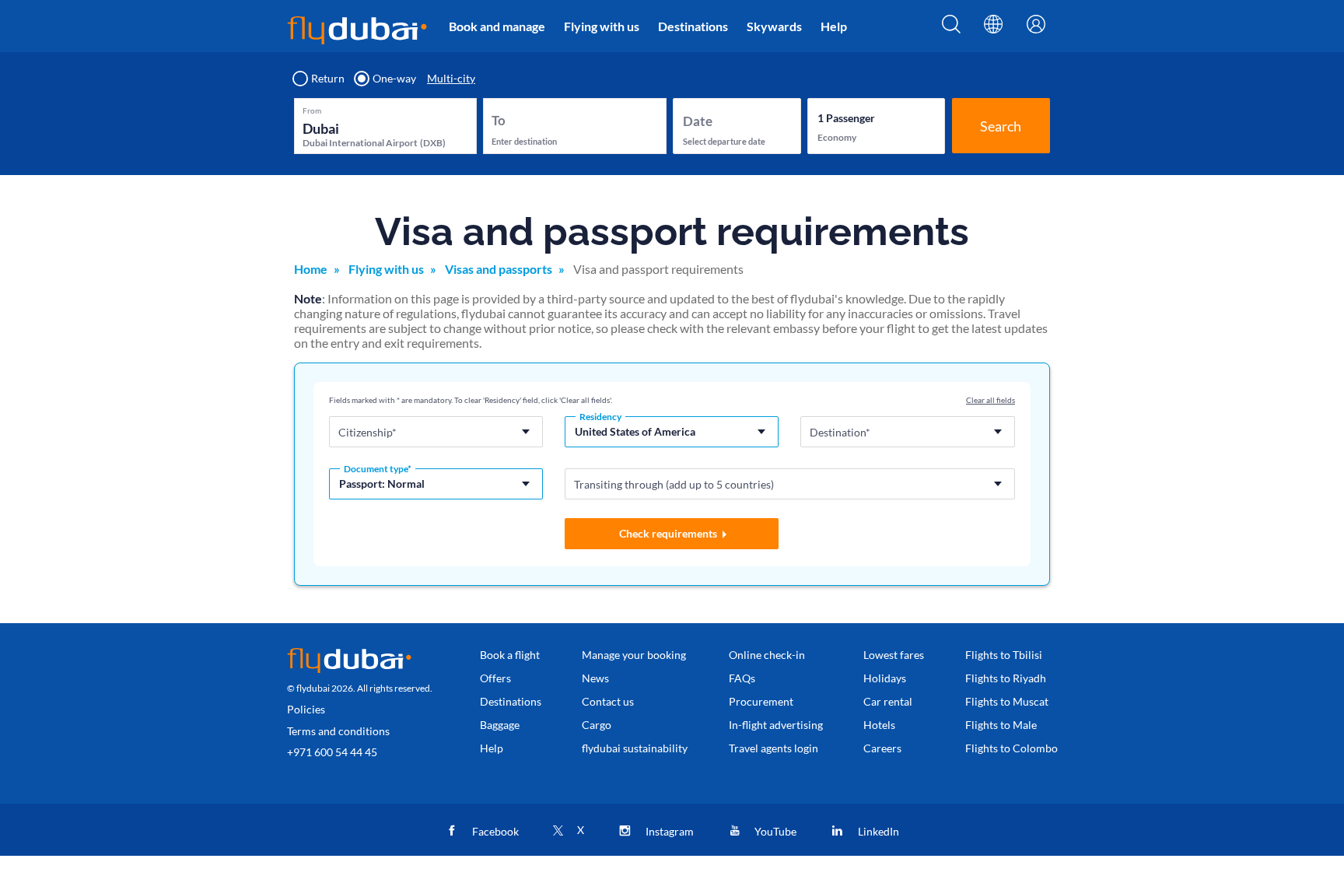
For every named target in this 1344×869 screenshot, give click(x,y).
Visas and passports (498, 268)
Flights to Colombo (1011, 748)
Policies (306, 709)
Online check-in (767, 654)
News (595, 678)
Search (1000, 126)
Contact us (608, 701)
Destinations (693, 26)
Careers (882, 748)
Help (834, 26)
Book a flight (510, 654)
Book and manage (497, 26)
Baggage (500, 724)
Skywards (774, 26)
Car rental (887, 701)
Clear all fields (990, 400)
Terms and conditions (338, 731)
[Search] (951, 28)
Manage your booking (634, 654)
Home (310, 268)
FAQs (742, 678)
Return (328, 78)
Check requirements (668, 533)
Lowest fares (893, 654)
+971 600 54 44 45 (332, 752)
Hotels (879, 724)
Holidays (884, 678)
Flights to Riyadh (1005, 678)
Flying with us (601, 26)
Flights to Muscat (1006, 701)
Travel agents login (773, 748)
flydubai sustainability (635, 748)
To (499, 120)
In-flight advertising (776, 724)
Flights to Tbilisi (1003, 654)
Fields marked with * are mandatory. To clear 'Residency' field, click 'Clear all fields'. (470, 400)
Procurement (761, 701)
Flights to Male (1001, 724)
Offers (495, 678)
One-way (394, 78)
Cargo (596, 724)
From (312, 110)
